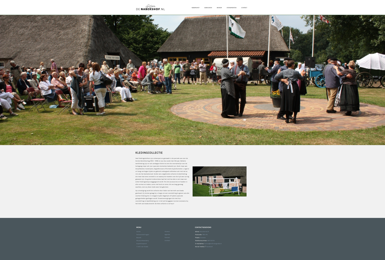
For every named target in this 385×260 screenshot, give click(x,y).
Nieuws (167, 237)
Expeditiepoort (141, 243)
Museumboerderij (142, 240)
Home (138, 231)
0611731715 (211, 240)
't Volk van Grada (142, 246)
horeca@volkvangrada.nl (213, 243)
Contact (167, 240)
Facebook (209, 246)
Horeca (167, 231)
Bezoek (138, 237)
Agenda (167, 234)
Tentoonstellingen (142, 234)
